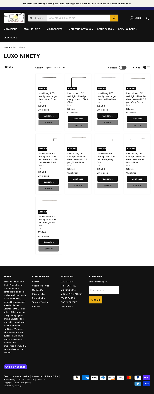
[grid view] (144, 68)
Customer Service (40, 286)
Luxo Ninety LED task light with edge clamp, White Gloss (106, 96)
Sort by (39, 68)
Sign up (95, 299)
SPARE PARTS (104, 29)
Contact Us (37, 290)
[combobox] (78, 18)
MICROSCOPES (55, 29)
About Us (36, 306)
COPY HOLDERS (127, 29)
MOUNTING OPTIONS (80, 29)
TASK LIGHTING (32, 29)
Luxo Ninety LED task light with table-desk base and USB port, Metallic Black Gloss (48, 159)
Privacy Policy (38, 294)
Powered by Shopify (12, 386)
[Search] (114, 18)
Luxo (40, 102)
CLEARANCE (10, 37)
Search (35, 281)
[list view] (148, 68)
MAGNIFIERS (11, 29)
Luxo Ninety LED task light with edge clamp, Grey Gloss (47, 96)
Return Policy (38, 298)
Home (7, 47)
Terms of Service (40, 302)
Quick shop (48, 116)
